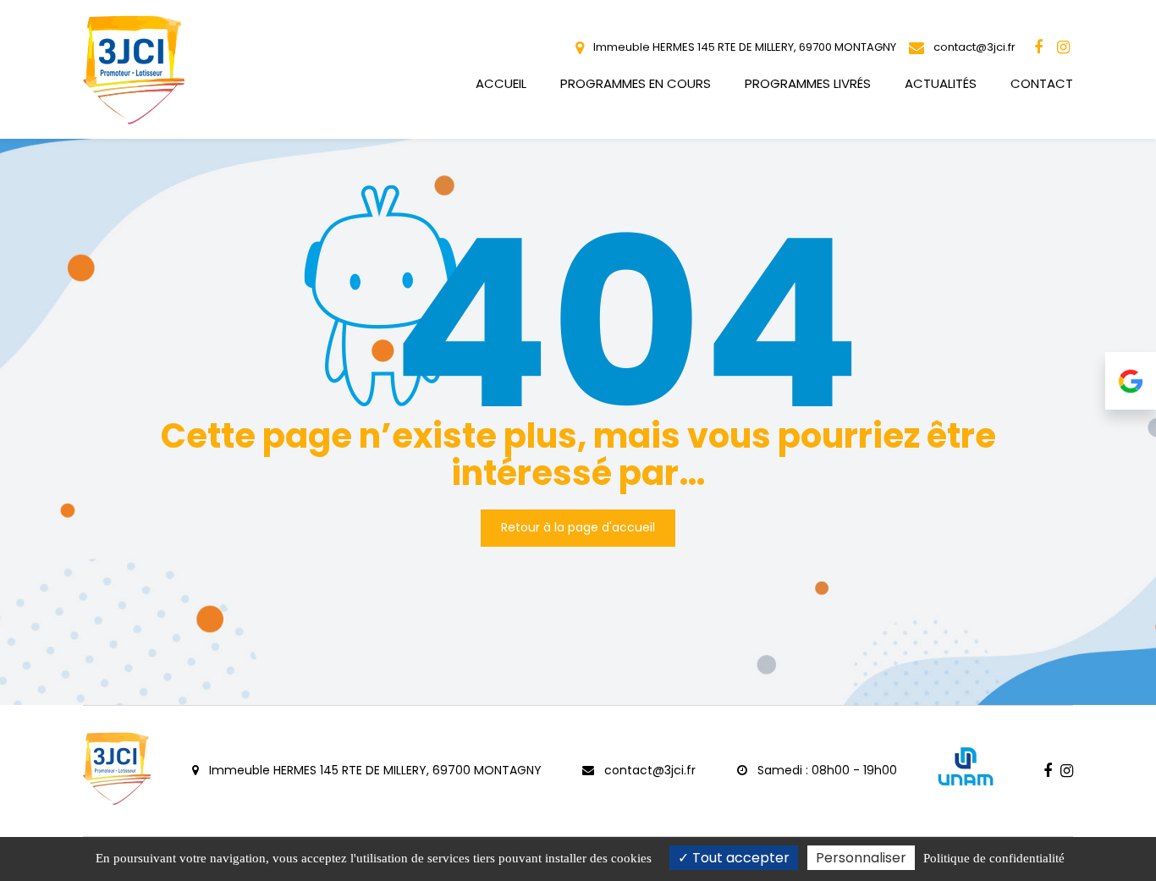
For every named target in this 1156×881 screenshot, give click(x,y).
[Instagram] (1063, 47)
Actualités (941, 83)
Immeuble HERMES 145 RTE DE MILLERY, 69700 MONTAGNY (743, 47)
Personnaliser (861, 857)
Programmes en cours (635, 83)
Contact (1041, 83)
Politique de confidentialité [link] (994, 858)
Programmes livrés (808, 83)
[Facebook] (1038, 47)
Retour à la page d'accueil (578, 527)
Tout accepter (739, 857)
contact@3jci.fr (973, 47)
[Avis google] (1130, 381)
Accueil (501, 83)
